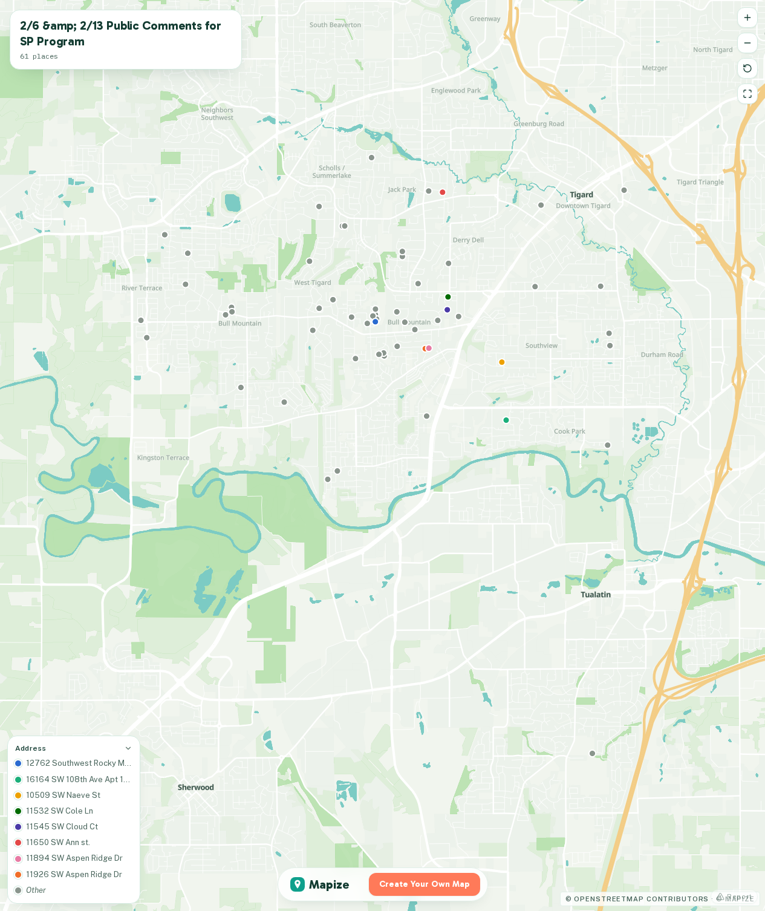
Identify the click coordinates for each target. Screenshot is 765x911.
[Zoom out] (747, 43)
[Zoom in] (747, 17)
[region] (382, 455)
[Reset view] (747, 68)
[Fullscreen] (747, 93)
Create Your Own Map (424, 884)
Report (739, 896)
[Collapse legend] (128, 748)
